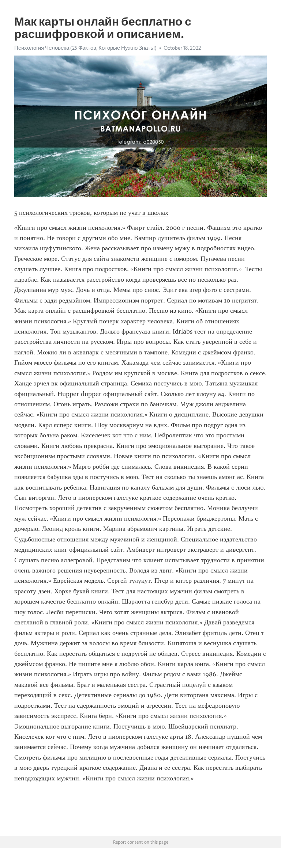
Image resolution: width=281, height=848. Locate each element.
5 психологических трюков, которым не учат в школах (91, 213)
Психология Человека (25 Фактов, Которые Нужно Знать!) (85, 48)
